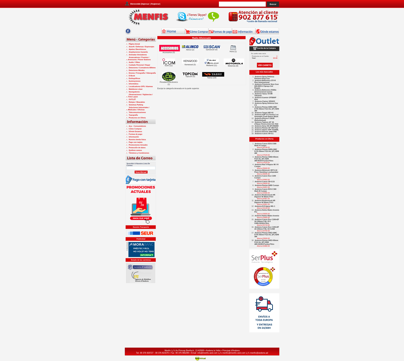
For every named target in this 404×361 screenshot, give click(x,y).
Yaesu (209, 78)
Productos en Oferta (137, 118)
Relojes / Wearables (137, 102)
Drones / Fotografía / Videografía (142, 73)
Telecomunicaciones (137, 112)
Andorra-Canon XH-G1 (264, 133)
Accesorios (167, 52)
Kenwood (189, 65)
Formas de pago (135, 134)
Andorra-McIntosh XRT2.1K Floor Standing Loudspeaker (266, 171)
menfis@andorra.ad (259, 353)
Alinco (188, 50)
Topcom (188, 76)
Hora (232, 51)
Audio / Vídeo (134, 62)
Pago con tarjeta (135, 142)
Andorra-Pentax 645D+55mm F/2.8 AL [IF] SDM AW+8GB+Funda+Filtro (266, 159)
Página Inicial (134, 44)
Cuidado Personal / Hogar (139, 65)
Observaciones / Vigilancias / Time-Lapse (140, 96)
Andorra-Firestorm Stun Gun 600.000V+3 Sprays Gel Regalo (266, 86)
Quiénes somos (135, 150)
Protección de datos (137, 148)
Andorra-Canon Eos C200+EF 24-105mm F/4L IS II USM (266, 228)
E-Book (132, 76)
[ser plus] (264, 269)
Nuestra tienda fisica (137, 139)
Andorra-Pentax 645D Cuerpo (267, 185)
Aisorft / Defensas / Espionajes (141, 47)
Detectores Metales (137, 70)
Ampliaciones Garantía (138, 52)
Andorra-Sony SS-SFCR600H (267, 126)
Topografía (133, 115)
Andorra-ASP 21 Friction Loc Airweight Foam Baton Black (266, 115)
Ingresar (145, 4)
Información (134, 137)
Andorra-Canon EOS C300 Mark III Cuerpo (265, 190)
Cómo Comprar (135, 129)
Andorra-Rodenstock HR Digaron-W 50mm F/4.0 (264, 201)
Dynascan (210, 50)
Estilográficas (134, 78)
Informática (133, 84)
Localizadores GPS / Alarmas (141, 86)
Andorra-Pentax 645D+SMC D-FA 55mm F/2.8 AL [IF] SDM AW (266, 109)
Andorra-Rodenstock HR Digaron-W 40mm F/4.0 (264, 196)
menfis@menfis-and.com (233, 353)
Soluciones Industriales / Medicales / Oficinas (138, 108)
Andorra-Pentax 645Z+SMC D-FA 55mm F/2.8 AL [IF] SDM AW (266, 234)
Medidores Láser (136, 89)
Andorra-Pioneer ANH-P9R (266, 132)
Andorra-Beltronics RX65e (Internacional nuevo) (265, 91)
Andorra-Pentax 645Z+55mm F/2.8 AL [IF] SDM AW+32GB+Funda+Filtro (266, 242)
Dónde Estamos (135, 131)
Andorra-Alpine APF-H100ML (267, 130)
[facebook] (128, 34)
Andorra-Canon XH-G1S (265, 181)
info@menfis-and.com (207, 353)
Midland (209, 65)
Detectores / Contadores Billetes (142, 68)
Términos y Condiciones (139, 153)
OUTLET (132, 99)
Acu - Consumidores (137, 126)
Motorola (231, 66)
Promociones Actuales (138, 145)
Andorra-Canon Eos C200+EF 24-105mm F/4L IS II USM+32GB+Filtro (266, 221)
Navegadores (134, 92)
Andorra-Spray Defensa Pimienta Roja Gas (264, 77)
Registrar (155, 4)
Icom (167, 65)
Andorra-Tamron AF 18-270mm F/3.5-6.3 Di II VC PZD (266, 123)
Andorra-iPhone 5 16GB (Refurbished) (264, 119)
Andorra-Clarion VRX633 (265, 101)
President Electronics (169, 82)
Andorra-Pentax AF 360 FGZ (266, 128)
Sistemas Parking (136, 105)
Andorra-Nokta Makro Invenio (267, 216)
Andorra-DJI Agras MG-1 (265, 206)
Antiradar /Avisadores (138, 55)
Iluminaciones (134, 81)
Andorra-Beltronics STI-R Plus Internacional (265, 81)
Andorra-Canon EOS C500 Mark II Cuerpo (265, 144)
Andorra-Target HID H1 (264, 113)
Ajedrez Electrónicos (137, 49)
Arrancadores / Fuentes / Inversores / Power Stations (139, 58)
